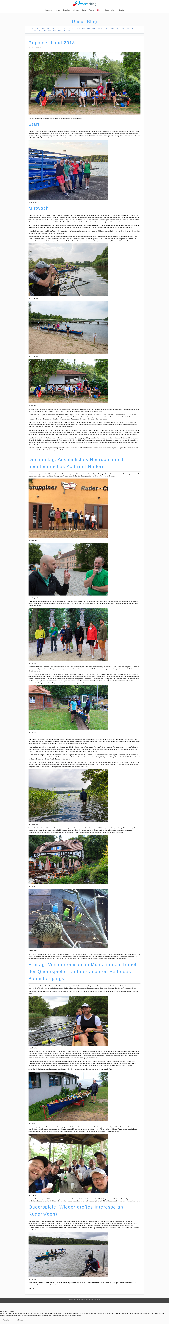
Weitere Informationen (84, 1323)
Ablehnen (20, 1320)
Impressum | (73, 1306)
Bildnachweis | (81, 1306)
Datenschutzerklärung (93, 1306)
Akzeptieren (6, 1320)
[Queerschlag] (84, 4)
